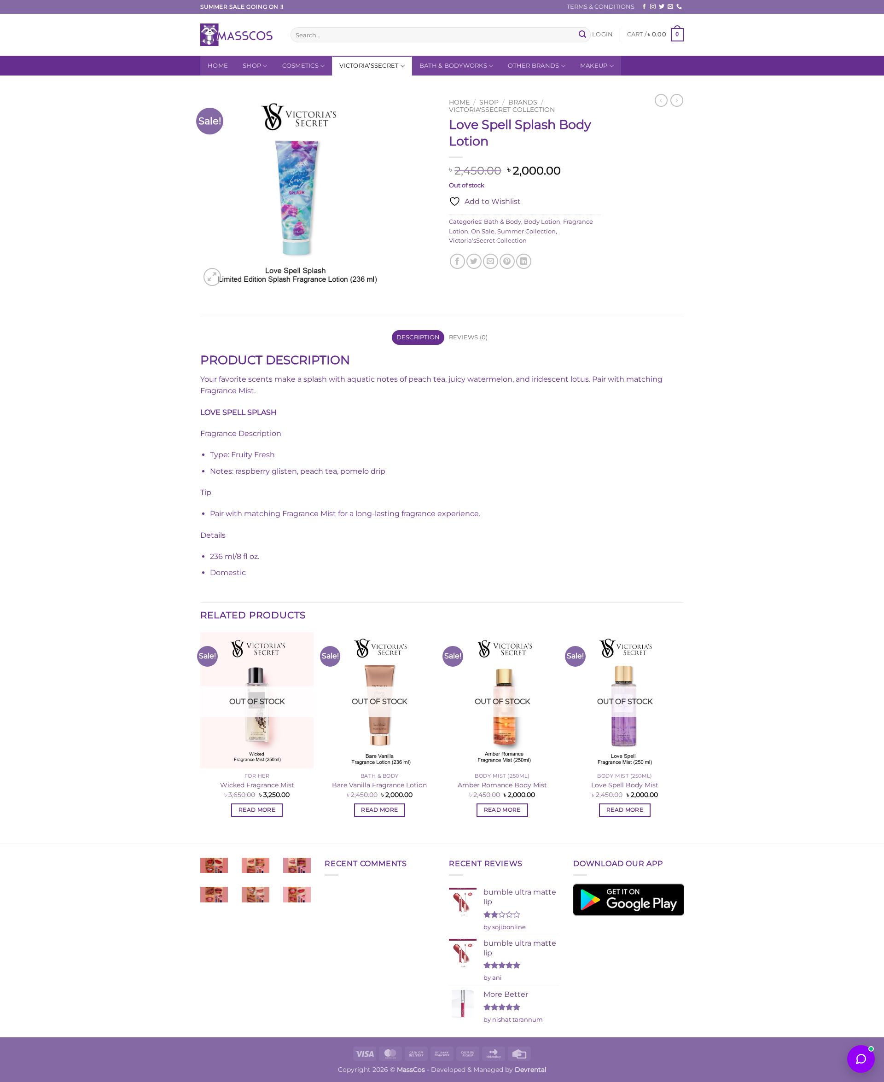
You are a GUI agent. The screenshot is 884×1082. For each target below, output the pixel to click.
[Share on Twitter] (474, 261)
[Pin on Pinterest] (507, 261)
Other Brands (533, 65)
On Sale (482, 231)
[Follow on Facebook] (644, 7)
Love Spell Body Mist (624, 785)
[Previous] (201, 737)
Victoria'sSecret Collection (502, 109)
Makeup (594, 65)
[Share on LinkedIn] (523, 261)
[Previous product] (676, 100)
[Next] (681, 737)
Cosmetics (300, 65)
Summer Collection (526, 231)
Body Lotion (542, 221)
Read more (256, 810)
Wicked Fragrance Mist (257, 785)
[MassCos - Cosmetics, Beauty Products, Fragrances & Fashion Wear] (238, 34)
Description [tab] (418, 337)
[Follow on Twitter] (661, 7)
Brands (522, 102)
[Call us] (679, 7)
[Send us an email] (670, 7)
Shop (252, 65)
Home (218, 65)
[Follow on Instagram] (653, 7)
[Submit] (582, 35)
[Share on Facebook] (457, 261)
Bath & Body (502, 221)
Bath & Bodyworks (453, 65)
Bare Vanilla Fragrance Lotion (379, 785)
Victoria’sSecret (368, 65)
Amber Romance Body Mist (502, 785)
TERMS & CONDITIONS (600, 6)
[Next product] (661, 100)
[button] (602, 34)
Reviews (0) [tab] (468, 337)
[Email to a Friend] (490, 261)
